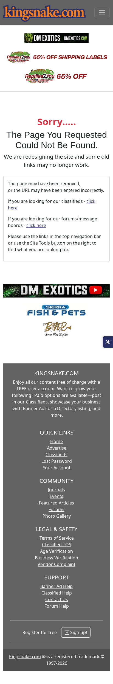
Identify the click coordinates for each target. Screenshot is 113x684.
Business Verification (56, 558)
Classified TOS (56, 545)
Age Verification (56, 551)
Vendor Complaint (56, 564)
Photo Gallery (57, 516)
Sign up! (78, 632)
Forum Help (56, 606)
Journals (56, 490)
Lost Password (56, 461)
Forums (56, 509)
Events (56, 496)
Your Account (56, 468)
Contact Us (56, 599)
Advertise (56, 448)
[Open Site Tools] (108, 342)
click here (36, 225)
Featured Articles (56, 503)
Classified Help (56, 593)
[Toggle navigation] (102, 12)
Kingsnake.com (25, 657)
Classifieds (56, 455)
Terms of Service (56, 538)
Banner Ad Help (56, 586)
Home (56, 441)
